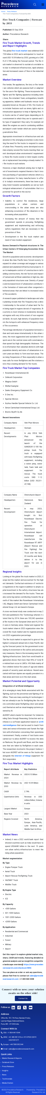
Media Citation (7, 1083)
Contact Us (23, 998)
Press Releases (8, 1066)
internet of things (23, 756)
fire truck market (19, 51)
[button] (42, 4)
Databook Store (8, 1062)
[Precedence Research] (10, 5)
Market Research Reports (12, 1058)
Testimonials (7, 1079)
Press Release (12, 11)
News (4, 1075)
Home (3, 11)
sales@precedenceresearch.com (21, 1049)
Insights (5, 1071)
